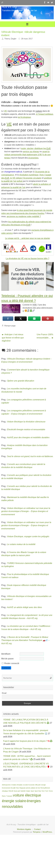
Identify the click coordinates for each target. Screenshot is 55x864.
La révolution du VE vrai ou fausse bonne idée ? (27, 258)
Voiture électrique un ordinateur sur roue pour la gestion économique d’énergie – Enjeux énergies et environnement (25, 511)
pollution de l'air (35, 788)
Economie (31, 785)
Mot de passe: (7, 658)
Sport (32, 791)
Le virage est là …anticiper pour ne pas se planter (27, 238)
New (17, 788)
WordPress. (47, 832)
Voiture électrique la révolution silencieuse (26, 421)
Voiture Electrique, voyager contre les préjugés (28, 536)
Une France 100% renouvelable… (45, 336)
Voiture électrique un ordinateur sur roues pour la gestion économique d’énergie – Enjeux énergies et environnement (26, 525)
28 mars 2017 (27, 39)
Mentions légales (24, 829)
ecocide (25, 785)
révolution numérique (28, 175)
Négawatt (22, 788)
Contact (37, 829)
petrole (28, 788)
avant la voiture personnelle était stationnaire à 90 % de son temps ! (27, 154)
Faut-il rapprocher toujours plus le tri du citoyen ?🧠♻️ (27, 741)
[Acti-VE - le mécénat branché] (45, 2)
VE (5, 111)
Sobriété (23, 791)
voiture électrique (27, 795)
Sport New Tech (40, 791)
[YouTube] (48, 2)
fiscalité (13, 788)
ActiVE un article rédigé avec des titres (24, 607)
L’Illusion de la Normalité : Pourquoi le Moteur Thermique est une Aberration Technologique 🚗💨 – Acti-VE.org (25, 640)
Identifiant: (6, 654)
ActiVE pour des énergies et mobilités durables (28, 437)
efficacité (38, 785)
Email (4, 693)
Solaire (28, 791)
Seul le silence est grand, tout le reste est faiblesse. (30, 456)
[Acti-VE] (52, 2)
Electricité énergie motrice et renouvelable (26, 429)
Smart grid (17, 791)
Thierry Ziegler (10, 39)
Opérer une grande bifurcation (20, 381)
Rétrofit (11, 791)
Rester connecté (11, 663)
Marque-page (9, 326)
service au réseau (31, 151)
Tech (46, 791)
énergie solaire (14, 801)
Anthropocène (6, 785)
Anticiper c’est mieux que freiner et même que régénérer (13, 337)
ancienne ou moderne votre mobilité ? (24, 216)
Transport (9, 796)
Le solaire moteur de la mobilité (21, 544)
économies (33, 158)
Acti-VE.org (9, 6)
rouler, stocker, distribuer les (36, 148)
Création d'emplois (17, 785)
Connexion (6, 668)
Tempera (36, 832)
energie (43, 785)
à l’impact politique (44, 114)
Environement (6, 788)
